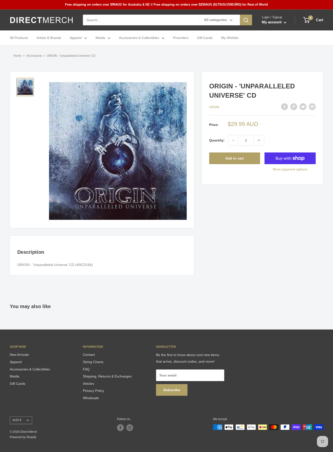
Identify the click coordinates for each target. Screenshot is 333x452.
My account (272, 22)
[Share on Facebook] (284, 106)
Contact (89, 355)
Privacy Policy (93, 391)
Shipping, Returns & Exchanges (107, 376)
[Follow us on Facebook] (120, 427)
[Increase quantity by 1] (259, 140)
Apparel (76, 38)
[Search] (246, 20)
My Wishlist (229, 38)
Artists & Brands (49, 38)
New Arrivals (19, 355)
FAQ (86, 369)
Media (100, 38)
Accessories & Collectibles (139, 38)
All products (34, 55)
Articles (88, 384)
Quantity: (217, 140)
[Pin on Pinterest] (293, 106)
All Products (19, 38)
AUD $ (16, 420)
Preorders (180, 38)
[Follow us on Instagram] (129, 427)
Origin (214, 107)
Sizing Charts (93, 362)
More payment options (290, 169)
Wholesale (91, 398)
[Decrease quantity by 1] (233, 140)
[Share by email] (312, 106)
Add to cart (234, 158)
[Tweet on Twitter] (303, 106)
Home (17, 55)
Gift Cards (205, 38)
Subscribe (171, 390)
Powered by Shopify (23, 437)
